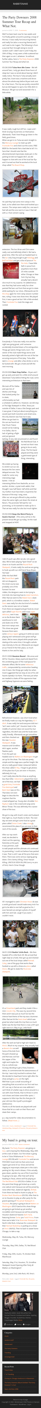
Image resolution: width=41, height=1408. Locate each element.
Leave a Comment (24, 1144)
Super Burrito (16, 611)
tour (4, 1151)
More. (20, 1320)
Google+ (28, 1324)
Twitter (19, 1324)
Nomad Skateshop (13, 1226)
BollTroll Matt (7, 260)
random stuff (9, 1340)
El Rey (17, 768)
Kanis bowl (22, 1019)
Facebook (9, 1324)
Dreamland (10, 1008)
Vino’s (4, 969)
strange (11, 361)
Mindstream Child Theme (23, 1402)
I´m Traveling (9, 1374)
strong (29, 823)
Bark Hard (6, 790)
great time (8, 784)
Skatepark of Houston (18, 1128)
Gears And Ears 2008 (11, 1389)
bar (6, 257)
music (12, 1126)
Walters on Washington (24, 756)
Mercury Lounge (11, 143)
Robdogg (30, 257)
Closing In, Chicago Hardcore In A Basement (19, 1378)
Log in (29, 1404)
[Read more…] (13, 1120)
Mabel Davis (27, 598)
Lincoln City (10, 1011)
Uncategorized (9, 1357)
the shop (5, 294)
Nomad (31, 960)
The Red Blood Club (10, 1181)
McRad (33, 1190)
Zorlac (18, 1217)
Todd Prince (28, 1217)
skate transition (32, 595)
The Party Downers (26, 59)
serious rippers (13, 634)
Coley (4, 963)
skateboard (17, 1126)
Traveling (8, 1353)
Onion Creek (17, 823)
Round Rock (10, 578)
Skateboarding (6, 1128)
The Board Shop (18, 165)
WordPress (22, 1404)
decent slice (8, 1048)
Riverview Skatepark (28, 1220)
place (29, 966)
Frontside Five (7, 145)
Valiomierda (19, 779)
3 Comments (23, 30)
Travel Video (9, 1370)
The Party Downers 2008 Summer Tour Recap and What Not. (19, 21)
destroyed (10, 787)
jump (17, 1079)
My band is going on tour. (20, 1140)
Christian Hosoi (26, 901)
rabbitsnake (20, 3)
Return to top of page (20, 1400)
